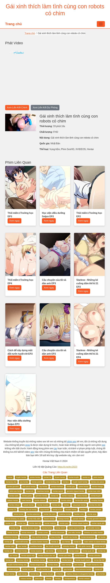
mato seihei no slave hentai (95, 542)
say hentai (43, 487)
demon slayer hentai (80, 523)
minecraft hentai (21, 542)
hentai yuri (61, 551)
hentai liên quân (81, 500)
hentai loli (29, 491)
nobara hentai (25, 579)
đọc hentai (22, 546)
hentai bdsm (67, 560)
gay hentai (68, 569)
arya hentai (44, 510)
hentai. (66, 505)
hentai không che (52, 482)
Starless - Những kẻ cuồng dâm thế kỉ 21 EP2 (87, 283)
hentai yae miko (65, 556)
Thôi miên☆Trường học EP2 (89, 215)
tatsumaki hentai (79, 505)
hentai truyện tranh (82, 560)
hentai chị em (12, 533)
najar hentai (9, 574)
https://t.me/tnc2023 (67, 467)
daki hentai (22, 574)
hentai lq (56, 569)
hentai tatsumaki (58, 533)
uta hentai (50, 551)
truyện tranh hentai (80, 482)
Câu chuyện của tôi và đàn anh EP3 (54, 282)
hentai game (27, 496)
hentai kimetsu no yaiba (15, 519)
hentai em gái (13, 569)
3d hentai (24, 537)
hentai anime (37, 482)
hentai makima (50, 523)
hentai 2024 (60, 528)
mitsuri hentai (12, 500)
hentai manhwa (57, 487)
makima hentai (65, 514)
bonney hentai (22, 560)
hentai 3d (47, 477)
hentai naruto (58, 491)
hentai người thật (28, 556)
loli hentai (102, 537)
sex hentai (24, 482)
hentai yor (9, 560)
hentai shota (53, 565)
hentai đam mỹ (35, 523)
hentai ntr (54, 496)
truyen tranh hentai (76, 528)
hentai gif (8, 542)
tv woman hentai (38, 560)
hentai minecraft (28, 533)
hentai (9, 477)
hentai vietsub (40, 500)
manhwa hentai (43, 491)
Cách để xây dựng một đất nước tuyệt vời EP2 (20, 352)
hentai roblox (66, 500)
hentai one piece (97, 482)
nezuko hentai (70, 510)
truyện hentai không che (17, 565)
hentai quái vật (88, 551)
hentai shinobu (94, 556)
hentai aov (10, 523)
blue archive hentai (39, 537)
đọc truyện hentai (52, 546)
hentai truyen (96, 496)
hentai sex (56, 505)
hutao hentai (55, 537)
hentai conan (43, 533)
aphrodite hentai (93, 528)
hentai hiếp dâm (34, 519)
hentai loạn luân (94, 491)
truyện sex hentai (70, 537)
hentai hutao (74, 551)
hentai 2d (12, 510)
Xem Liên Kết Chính (17, 107)
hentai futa (35, 574)
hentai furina (47, 528)
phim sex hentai (16, 491)
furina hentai (18, 514)
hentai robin (10, 546)
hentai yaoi (64, 523)
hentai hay (21, 523)
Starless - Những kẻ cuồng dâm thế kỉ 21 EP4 (87, 353)
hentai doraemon (87, 537)
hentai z (66, 482)
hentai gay (71, 487)
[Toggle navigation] (101, 24)
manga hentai (63, 519)
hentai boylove (36, 551)
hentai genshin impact (96, 519)
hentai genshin (13, 487)
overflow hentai (36, 546)
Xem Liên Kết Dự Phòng (45, 107)
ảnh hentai (53, 500)
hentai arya (92, 514)
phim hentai (98, 477)
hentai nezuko (42, 505)
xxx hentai (101, 574)
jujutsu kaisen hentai (40, 542)
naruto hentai (28, 505)
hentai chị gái (47, 574)
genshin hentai (41, 496)
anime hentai (35, 477)
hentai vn (86, 477)
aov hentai (66, 542)
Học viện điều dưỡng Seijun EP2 (53, 215)
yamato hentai (78, 519)
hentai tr (83, 510)
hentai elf (98, 569)
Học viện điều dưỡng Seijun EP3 (19, 422)
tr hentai (60, 574)
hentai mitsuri (14, 505)
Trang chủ (13, 24)
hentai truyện (74, 477)
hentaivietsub (70, 579)
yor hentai (13, 556)
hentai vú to (57, 510)
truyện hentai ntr (43, 569)
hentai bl (77, 542)
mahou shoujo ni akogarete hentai (80, 574)
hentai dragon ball (37, 565)
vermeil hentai (21, 551)
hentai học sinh (49, 514)
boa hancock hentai (83, 569)
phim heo (38, 579)
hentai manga (97, 487)
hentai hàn (14, 528)
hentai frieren (80, 556)
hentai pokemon (33, 514)
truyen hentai (60, 477)
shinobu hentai (69, 546)
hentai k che (79, 514)
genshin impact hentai (75, 491)
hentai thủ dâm (95, 505)
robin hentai (66, 565)
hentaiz (58, 579)
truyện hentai (21, 477)
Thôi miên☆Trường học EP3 (20, 215)
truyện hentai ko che (94, 565)
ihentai (48, 579)
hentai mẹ (102, 551)
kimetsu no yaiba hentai (93, 533)
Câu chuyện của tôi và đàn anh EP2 (54, 352)
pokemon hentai (10, 537)
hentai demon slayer (30, 528)
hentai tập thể (99, 560)
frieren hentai (49, 519)
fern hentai (78, 565)
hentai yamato (95, 510)
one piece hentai (29, 487)
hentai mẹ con (27, 569)
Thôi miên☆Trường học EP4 (20, 282)
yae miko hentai (74, 533)
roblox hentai (82, 496)
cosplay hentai (97, 500)
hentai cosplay (67, 496)
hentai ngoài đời (98, 523)
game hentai (83, 487)
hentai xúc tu (53, 560)
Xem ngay (14, 221)
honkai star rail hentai (28, 510)
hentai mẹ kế (100, 546)
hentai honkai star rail (46, 556)
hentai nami (13, 496)
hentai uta (8, 551)
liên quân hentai (84, 546)
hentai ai (54, 542)
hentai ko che (11, 482)
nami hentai (26, 500)
